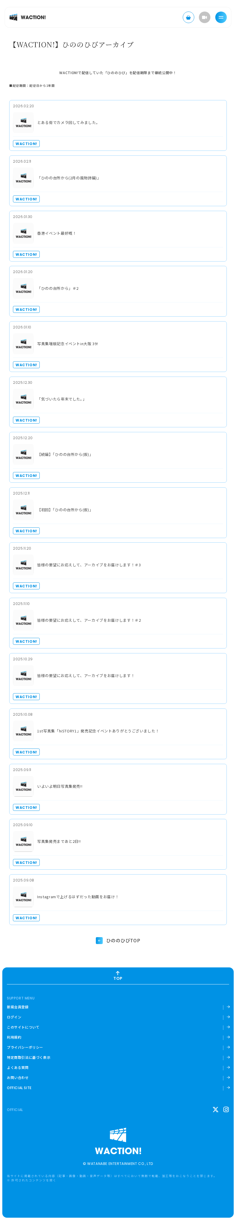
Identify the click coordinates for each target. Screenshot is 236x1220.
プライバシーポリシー (25, 1047)
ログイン (14, 1017)
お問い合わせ (18, 1077)
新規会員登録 (18, 1007)
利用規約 (14, 1037)
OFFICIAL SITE (19, 1088)
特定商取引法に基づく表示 (28, 1057)
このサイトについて (23, 1027)
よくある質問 (18, 1067)
